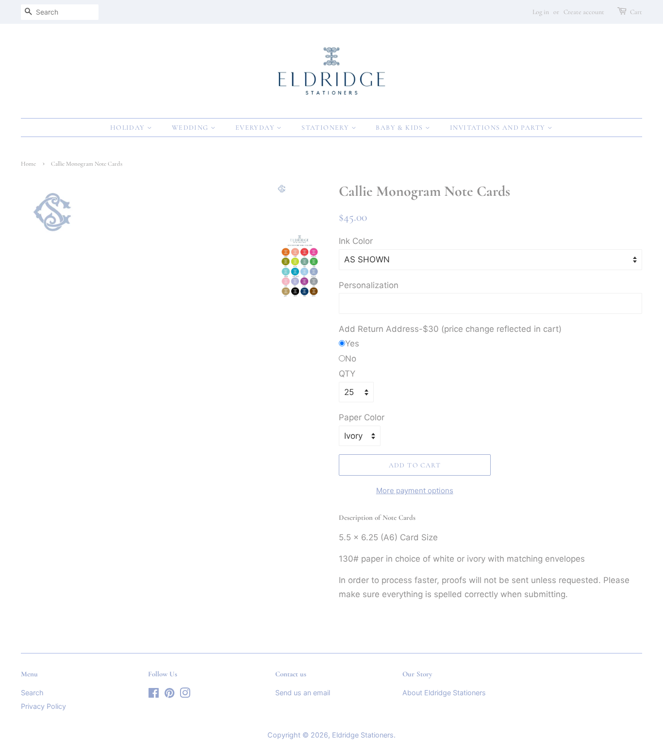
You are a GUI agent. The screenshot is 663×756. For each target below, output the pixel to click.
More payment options (414, 490)
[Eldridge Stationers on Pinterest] (169, 694)
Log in (540, 12)
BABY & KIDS (400, 127)
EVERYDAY (256, 127)
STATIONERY (326, 127)
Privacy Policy (43, 706)
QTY (347, 373)
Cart (636, 12)
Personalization (368, 285)
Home (28, 164)
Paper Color (361, 417)
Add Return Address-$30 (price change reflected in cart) (450, 329)
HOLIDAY (128, 127)
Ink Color (356, 241)
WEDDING (191, 127)
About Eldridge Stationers (444, 692)
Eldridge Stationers (363, 735)
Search (32, 692)
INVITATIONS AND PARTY (498, 127)
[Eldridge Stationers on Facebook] (153, 694)
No (350, 358)
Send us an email (302, 692)
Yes (352, 343)
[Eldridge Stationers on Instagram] (185, 694)
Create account (584, 12)
